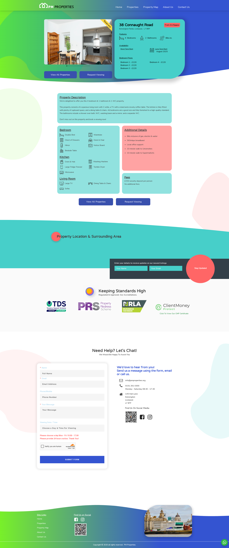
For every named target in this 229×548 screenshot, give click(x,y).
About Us (41, 532)
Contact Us (41, 537)
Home (39, 519)
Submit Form (72, 460)
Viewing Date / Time (48, 422)
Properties (41, 523)
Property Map (43, 527)
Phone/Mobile (46, 391)
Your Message (48, 404)
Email (44, 378)
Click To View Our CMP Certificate (174, 313)
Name (44, 368)
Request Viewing (95, 74)
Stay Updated (200, 268)
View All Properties (60, 74)
